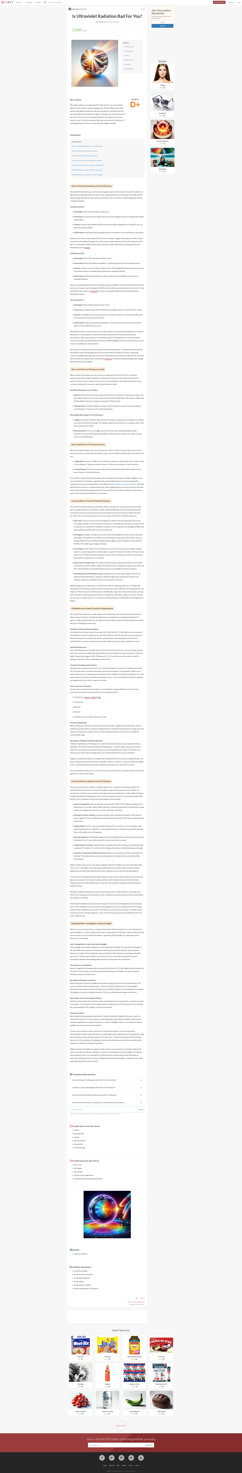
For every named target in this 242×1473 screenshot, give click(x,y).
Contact (124, 1465)
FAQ (118, 1465)
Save (143, 9)
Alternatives (129, 69)
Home (105, 1465)
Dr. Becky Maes (82, 9)
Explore (37, 2)
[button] (107, 1080)
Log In (239, 2)
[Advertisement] (104, 1317)
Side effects (129, 60)
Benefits (128, 64)
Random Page (220, 2)
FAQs (127, 55)
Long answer (129, 51)
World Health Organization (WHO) (124, 484)
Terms (137, 1465)
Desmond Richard (139, 1302)
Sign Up (231, 2)
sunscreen (108, 359)
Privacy (131, 1465)
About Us (19, 2)
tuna (98, 697)
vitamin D (94, 291)
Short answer (130, 47)
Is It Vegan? (28, 2)
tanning (87, 248)
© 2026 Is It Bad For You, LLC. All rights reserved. (121, 1471)
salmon (87, 697)
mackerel (93, 697)
